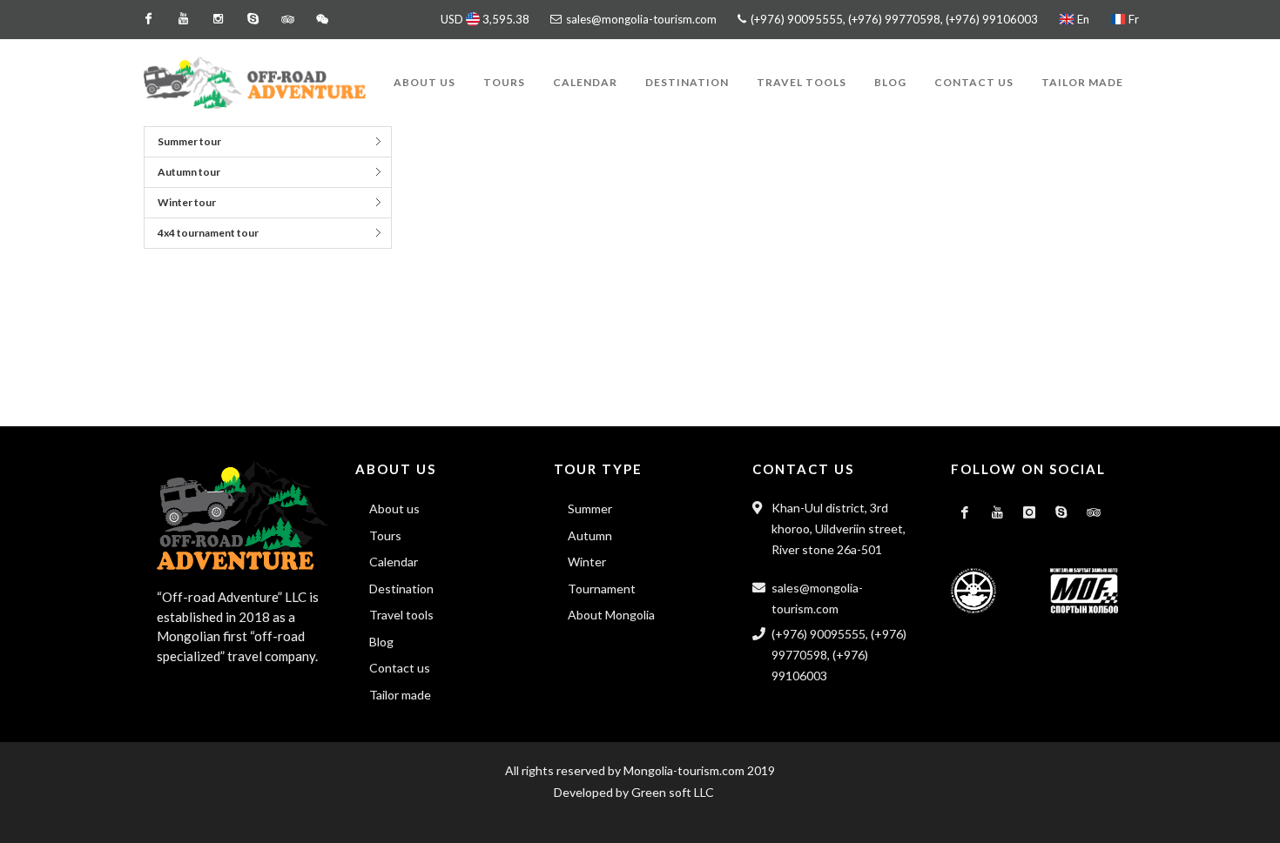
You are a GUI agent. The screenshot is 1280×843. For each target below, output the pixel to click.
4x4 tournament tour (208, 232)
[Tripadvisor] (287, 19)
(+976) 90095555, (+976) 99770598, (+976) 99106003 (893, 19)
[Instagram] (217, 19)
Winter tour (187, 202)
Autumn (590, 535)
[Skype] (252, 19)
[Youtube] (182, 19)
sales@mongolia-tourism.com (641, 19)
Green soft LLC (672, 792)
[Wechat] (322, 19)
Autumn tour (189, 171)
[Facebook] (148, 19)
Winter (587, 561)
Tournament (602, 588)
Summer (590, 508)
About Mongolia (611, 614)
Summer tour (189, 141)
